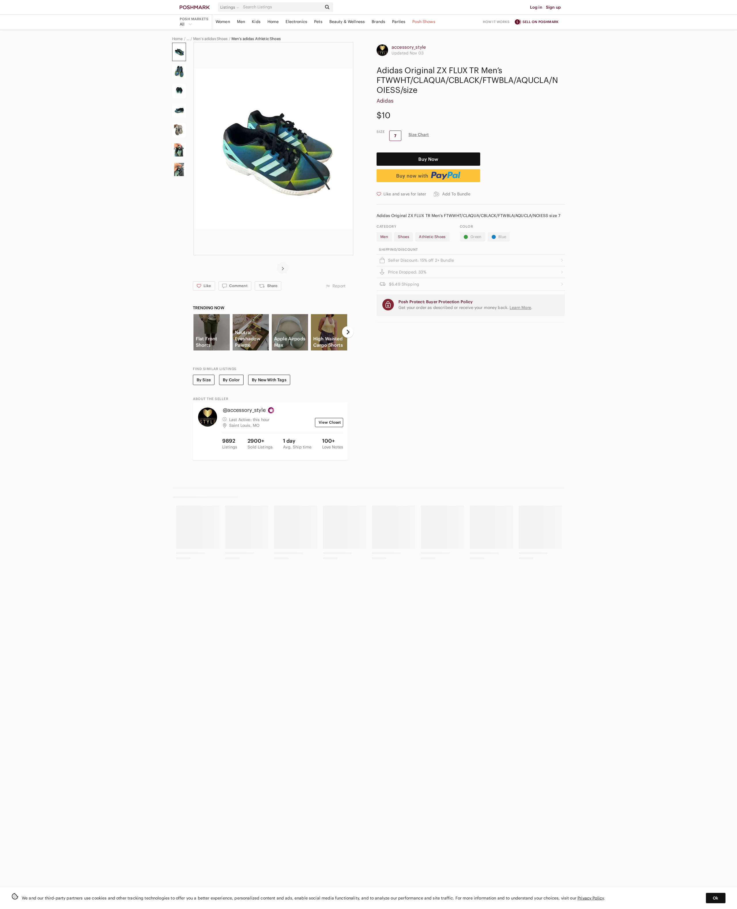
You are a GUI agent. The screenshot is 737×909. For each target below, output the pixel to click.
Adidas (385, 100)
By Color (231, 379)
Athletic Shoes (432, 236)
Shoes (403, 236)
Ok (715, 898)
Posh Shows (423, 21)
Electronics (296, 21)
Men (241, 21)
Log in (536, 7)
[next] (282, 268)
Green (476, 236)
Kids (256, 21)
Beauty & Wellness (347, 21)
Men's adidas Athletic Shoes (256, 39)
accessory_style (409, 47)
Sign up (553, 7)
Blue (502, 236)
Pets (318, 21)
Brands (378, 21)
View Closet (330, 422)
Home (273, 21)
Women (223, 21)
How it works (496, 22)
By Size (204, 379)
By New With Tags (269, 379)
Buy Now (428, 159)
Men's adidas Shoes (210, 39)
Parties (398, 21)
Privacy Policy (591, 898)
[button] (230, 7)
